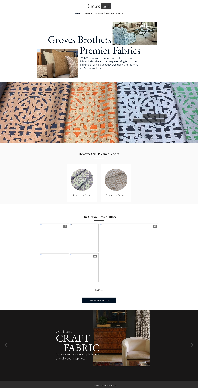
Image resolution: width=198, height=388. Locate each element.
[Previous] (6, 345)
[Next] (192, 345)
